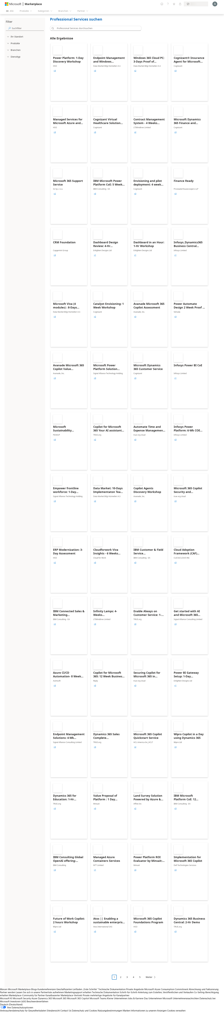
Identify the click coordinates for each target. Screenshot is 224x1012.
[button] (52, 28)
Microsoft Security (22, 998)
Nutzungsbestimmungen (110, 1010)
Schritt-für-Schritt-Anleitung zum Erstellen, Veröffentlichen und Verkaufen (156, 992)
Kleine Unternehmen (117, 998)
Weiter (149, 977)
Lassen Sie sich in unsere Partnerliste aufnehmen (40, 992)
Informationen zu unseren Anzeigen (149, 1010)
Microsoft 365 (59, 998)
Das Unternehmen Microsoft (158, 998)
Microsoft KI (6, 998)
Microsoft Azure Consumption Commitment (166, 989)
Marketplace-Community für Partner (27, 995)
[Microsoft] (13, 4)
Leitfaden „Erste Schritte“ (85, 989)
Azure (34, 998)
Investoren (15, 1001)
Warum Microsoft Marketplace (15, 989)
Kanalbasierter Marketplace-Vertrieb (64, 995)
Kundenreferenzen (46, 989)
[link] (69, 72)
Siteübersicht (53, 1010)
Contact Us (65, 1010)
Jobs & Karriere (135, 998)
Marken (126, 1010)
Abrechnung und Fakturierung (204, 989)
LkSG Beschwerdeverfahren (34, 1001)
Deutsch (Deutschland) (11, 1004)
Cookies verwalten (176, 1010)
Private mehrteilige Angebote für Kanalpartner (106, 995)
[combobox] (96, 28)
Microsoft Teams (98, 998)
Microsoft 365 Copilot (78, 998)
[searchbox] (28, 28)
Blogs (34, 989)
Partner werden (7, 992)
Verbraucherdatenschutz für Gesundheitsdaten (23, 1010)
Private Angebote (135, 989)
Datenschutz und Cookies (84, 1010)
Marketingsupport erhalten (77, 992)
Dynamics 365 (45, 998)
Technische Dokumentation (112, 989)
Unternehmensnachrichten (186, 998)
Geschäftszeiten (64, 989)
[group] (54, 71)
